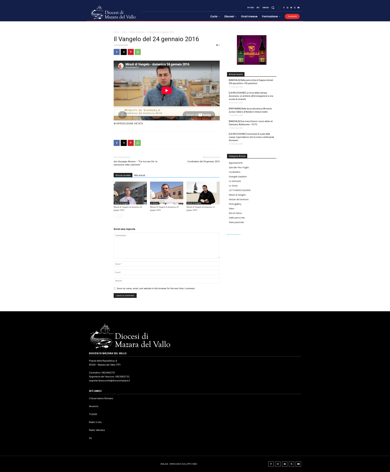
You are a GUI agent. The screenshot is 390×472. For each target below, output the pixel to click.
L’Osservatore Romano (101, 398)
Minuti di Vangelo (137, 32)
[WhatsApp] (138, 52)
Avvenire (93, 406)
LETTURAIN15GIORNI (239, 190)
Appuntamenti (236, 162)
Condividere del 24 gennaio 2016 (203, 161)
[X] (295, 8)
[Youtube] (298, 8)
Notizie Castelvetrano (234, 234)
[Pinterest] (131, 52)
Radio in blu (95, 422)
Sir (90, 438)
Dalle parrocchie (237, 217)
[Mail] (291, 8)
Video (124, 32)
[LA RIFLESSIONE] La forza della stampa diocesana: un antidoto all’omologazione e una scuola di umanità (251, 96)
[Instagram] (287, 8)
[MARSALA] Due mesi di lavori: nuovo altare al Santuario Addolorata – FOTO (251, 123)
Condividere (234, 171)
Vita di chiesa (235, 213)
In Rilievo (154, 203)
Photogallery (235, 203)
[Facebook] (284, 8)
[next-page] (120, 216)
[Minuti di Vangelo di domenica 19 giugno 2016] (166, 193)
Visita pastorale (236, 222)
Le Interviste (235, 181)
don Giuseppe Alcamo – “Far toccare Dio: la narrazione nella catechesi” (135, 163)
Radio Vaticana (97, 430)
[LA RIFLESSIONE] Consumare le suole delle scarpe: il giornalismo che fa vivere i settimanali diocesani (251, 137)
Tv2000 (93, 414)
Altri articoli (139, 175)
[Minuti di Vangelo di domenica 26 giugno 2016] (130, 193)
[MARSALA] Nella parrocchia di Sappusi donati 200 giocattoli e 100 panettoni (251, 82)
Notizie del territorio (239, 199)
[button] (273, 7)
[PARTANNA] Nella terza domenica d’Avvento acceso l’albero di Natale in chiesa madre (250, 110)
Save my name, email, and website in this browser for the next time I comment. (156, 288)
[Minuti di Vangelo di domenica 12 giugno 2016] (203, 193)
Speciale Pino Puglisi (239, 167)
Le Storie (233, 185)
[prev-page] (115, 216)
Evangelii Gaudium (238, 176)
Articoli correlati (123, 175)
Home (116, 32)
